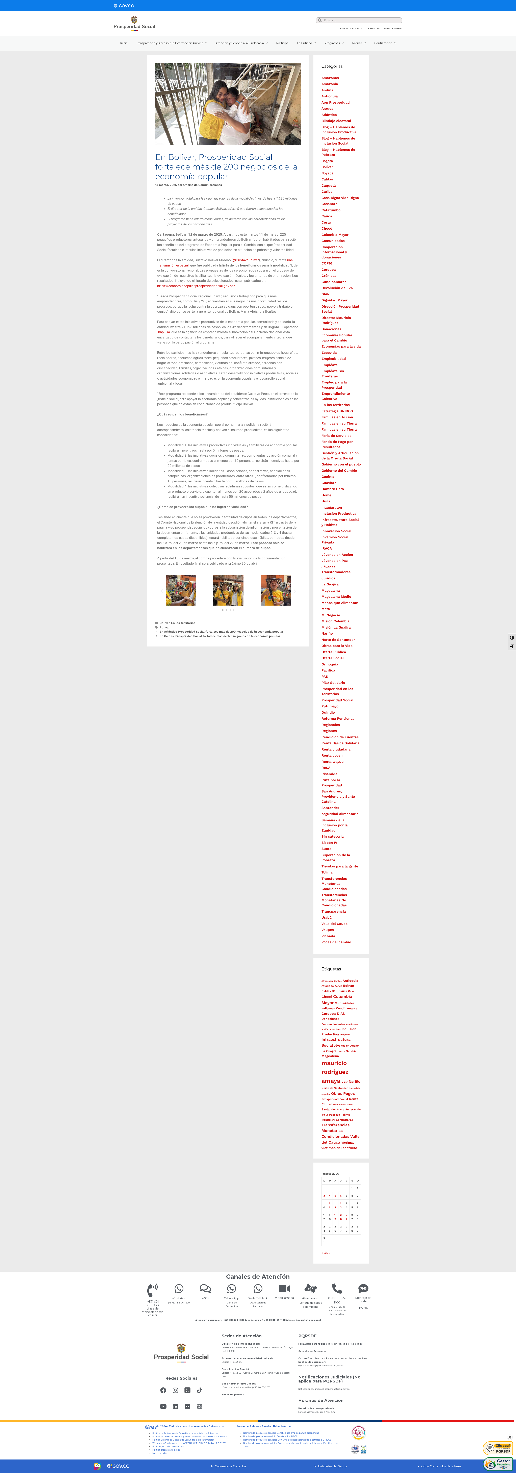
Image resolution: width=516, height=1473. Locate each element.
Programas (332, 43)
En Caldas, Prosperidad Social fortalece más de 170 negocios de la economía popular (220, 636)
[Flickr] (187, 1406)
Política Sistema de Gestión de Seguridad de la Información (183, 1440)
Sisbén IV (329, 843)
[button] (223, 610)
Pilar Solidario (333, 683)
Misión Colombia (335, 621)
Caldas (327, 179)
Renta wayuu (332, 762)
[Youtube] (163, 1406)
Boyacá (327, 173)
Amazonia (329, 84)
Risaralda (329, 774)
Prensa (357, 43)
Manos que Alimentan (339, 603)
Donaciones (331, 329)
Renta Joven (332, 755)
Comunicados (333, 241)
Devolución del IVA (337, 288)
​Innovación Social (336, 531)
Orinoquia (329, 664)
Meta (325, 609)
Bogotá (327, 161)
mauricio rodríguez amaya (335, 1072)
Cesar (326, 222)
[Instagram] (175, 1390)
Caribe (327, 191)
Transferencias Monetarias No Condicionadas (334, 900)
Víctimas (347, 1142)
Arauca (327, 108)
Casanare (329, 204)
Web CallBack (258, 1298)
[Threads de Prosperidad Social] (200, 1406)
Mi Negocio (330, 615)
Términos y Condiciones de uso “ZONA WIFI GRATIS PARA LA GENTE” (189, 1443)
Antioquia (329, 96)
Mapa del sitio (159, 1453)
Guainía (327, 477)
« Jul (325, 1253)
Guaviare (328, 483)
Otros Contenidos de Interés (441, 1466)
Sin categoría (332, 836)
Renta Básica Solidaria (340, 743)
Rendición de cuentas (340, 737)
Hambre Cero (332, 489)
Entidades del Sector (332, 1466)
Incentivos (335, 1029)
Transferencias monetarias (337, 1119)
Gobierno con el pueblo (341, 464)
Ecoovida (329, 353)
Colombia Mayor (335, 235)
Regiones (329, 731)
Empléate (329, 365)
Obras (336, 1093)
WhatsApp (179, 1298)
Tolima (327, 872)
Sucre (326, 849)
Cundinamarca (333, 282)
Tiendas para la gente (339, 866)
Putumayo (329, 706)
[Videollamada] (284, 1289)
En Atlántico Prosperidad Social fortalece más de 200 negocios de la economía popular (221, 631)
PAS (324, 677)
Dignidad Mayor (334, 300)
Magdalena (330, 590)
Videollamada (284, 1298)
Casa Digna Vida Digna (340, 198)
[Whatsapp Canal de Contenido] (179, 1289)
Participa (282, 43)
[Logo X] (187, 1390)
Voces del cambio (336, 942)
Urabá (326, 917)
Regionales (330, 725)
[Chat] (205, 1289)
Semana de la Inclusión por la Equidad (334, 825)
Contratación (383, 43)
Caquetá (328, 185)
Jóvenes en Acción (337, 555)
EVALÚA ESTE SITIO (351, 28)
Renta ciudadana (336, 749)
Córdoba (328, 270)
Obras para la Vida (337, 646)
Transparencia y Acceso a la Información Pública (169, 43)
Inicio (124, 43)
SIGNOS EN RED (393, 28)
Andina (327, 90)
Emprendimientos (333, 1024)
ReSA (325, 768)
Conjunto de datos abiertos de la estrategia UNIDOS (304, 1440)
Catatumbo (330, 210)
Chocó (326, 228)
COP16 (326, 263)
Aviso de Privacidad (209, 1433)
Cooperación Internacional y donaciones (334, 252)
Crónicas (328, 276)
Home (326, 495)
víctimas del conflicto (339, 1148)
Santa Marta (346, 1104)
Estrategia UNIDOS (337, 411)
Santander (330, 808)
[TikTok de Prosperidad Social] (200, 1390)
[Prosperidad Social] (134, 23)
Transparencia (333, 911)
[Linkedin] (175, 1406)
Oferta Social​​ (332, 658)
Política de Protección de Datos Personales (174, 1433)
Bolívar (165, 623)
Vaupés (327, 930)
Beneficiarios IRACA (287, 1436)
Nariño (327, 633)
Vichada (328, 936)
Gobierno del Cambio (339, 470)
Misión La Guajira (336, 627)
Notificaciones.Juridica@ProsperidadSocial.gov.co (324, 1389)
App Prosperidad (335, 102)
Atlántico (329, 115)
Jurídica (328, 578)
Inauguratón (331, 507)
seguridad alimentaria (340, 814)
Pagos (349, 1093)
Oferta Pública (333, 652)
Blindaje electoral (336, 121)
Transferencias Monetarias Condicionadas (334, 884)
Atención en (310, 1298)
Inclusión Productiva (338, 513)
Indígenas (345, 1034)
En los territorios (183, 623)
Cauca (326, 216)
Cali (334, 991)
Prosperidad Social (337, 700)
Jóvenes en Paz (334, 561)
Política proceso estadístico (166, 1450)
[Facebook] (163, 1390)
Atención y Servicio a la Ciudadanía (239, 43)
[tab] (258, 1466)
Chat (205, 1298)
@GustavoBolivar (246, 260)
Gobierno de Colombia (230, 1466)
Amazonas (330, 78)
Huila (325, 501)
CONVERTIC (374, 28)
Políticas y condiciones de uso (167, 1446)
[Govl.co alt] (124, 5)
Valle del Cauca (334, 924)
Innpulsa (163, 332)
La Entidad (304, 43)
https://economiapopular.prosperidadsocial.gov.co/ (196, 286)
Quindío (328, 712)
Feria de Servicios (336, 436)
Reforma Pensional (337, 718)
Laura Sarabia (347, 1051)
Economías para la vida (341, 346)
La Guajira (330, 584)
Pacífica (328, 670)
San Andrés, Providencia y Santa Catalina (338, 796)
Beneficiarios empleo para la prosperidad (298, 1433)
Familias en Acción (337, 417)
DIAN (325, 294)
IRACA (326, 548)
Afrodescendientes (331, 981)
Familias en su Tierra (339, 423)
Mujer (344, 1082)
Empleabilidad (333, 359)
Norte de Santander (338, 640)
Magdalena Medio (336, 596)
